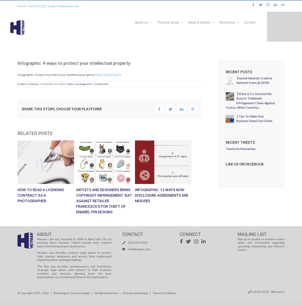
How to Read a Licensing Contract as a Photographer (46, 162)
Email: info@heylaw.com (63, 6)
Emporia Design (80, 293)
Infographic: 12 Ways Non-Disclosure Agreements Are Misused (163, 162)
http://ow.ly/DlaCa (108, 74)
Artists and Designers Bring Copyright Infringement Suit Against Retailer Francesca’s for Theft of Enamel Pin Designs (105, 162)
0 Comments (101, 84)
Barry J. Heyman (30, 84)
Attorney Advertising (135, 293)
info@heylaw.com (139, 249)
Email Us (279, 291)
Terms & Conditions (164, 293)
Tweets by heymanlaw (241, 149)
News (71, 84)
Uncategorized (83, 84)
